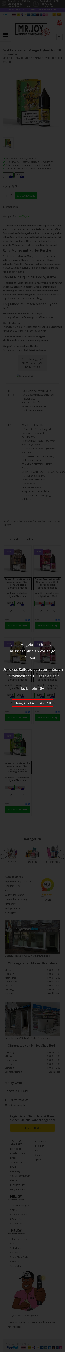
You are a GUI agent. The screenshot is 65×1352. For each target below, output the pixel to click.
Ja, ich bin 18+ (32, 688)
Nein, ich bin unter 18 (32, 703)
